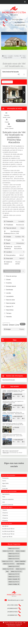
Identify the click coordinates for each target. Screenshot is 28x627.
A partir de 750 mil (7, 536)
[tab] (7, 82)
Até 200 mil (5, 526)
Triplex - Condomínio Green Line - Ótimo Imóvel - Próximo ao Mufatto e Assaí (13, 391)
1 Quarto (4, 510)
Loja (3, 502)
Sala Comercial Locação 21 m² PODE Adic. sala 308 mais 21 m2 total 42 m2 (13, 424)
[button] (4, 92)
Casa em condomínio (8, 499)
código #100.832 (7, 561)
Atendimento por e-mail (15, 600)
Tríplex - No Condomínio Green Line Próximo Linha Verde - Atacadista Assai (13, 413)
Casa (24, 56)
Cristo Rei (5, 488)
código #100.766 (14, 574)
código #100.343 (14, 556)
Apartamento (5, 494)
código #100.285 (8, 551)
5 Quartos (5, 520)
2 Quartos (5, 512)
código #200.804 (9, 563)
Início (5, 56)
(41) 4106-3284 (17, 19)
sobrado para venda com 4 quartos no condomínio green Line (13, 402)
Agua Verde (5, 483)
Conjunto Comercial (7, 504)
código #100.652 (16, 571)
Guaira (4, 486)
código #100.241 (14, 581)
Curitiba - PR (17, 56)
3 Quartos (5, 515)
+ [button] (3, 344)
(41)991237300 (20, 25)
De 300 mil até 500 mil (8, 531)
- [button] (3, 346)
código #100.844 (14, 548)
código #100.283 (8, 568)
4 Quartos (5, 518)
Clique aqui (6, 452)
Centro (4, 480)
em (20, 561)
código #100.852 (14, 566)
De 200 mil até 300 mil (8, 528)
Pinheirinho (5, 478)
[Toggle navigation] (25, 2)
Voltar (24, 57)
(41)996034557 (20, 22)
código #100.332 (14, 576)
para (20, 551)
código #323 (20, 568)
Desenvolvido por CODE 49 (14, 625)
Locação (10, 56)
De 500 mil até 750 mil (8, 534)
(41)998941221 (12, 615)
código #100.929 (14, 558)
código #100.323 (14, 553)
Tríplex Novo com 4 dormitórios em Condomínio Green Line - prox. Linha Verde (12, 436)
